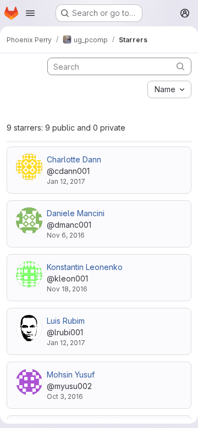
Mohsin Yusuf (71, 374)
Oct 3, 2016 (65, 396)
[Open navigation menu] (30, 13)
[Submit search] (180, 66)
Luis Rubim (66, 320)
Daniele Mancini (76, 213)
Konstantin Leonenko (85, 267)
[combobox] (169, 89)
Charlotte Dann (74, 159)
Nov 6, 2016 (66, 235)
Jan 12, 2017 (66, 181)
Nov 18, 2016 (67, 289)
